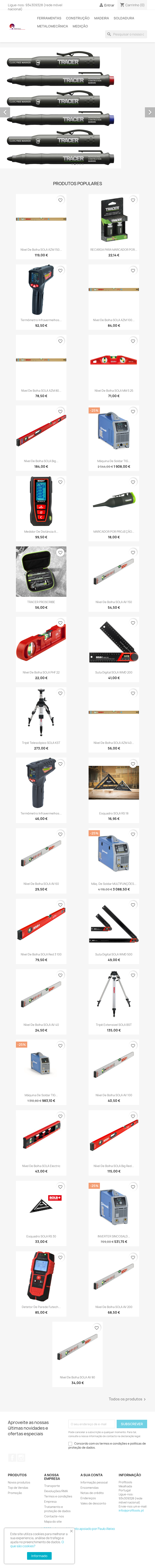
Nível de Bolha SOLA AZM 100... (114, 320)
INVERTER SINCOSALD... (114, 1236)
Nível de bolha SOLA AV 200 (113, 1307)
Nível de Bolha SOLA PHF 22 (41, 672)
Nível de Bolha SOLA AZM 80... (41, 391)
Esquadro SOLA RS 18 (113, 813)
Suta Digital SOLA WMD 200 (113, 672)
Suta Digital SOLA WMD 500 (113, 954)
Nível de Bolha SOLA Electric (41, 1166)
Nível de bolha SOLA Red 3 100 (41, 954)
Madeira (101, 18)
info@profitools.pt (131, 1510)
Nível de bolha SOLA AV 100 (114, 1095)
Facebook (12, 1458)
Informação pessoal (94, 1482)
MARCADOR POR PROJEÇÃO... (113, 531)
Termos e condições (58, 1496)
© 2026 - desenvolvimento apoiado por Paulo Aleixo (77, 1529)
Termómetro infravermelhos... (41, 320)
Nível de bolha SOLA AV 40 (41, 1025)
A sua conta (92, 1475)
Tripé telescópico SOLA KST (41, 743)
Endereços (88, 1498)
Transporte (52, 1486)
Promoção (15, 1493)
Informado (39, 1556)
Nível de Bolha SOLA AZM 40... (114, 743)
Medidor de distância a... (41, 531)
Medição (80, 26)
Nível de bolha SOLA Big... (41, 461)
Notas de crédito (92, 1493)
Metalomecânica (52, 26)
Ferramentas (49, 18)
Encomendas (90, 1488)
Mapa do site (53, 1521)
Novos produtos (19, 1482)
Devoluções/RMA (56, 1491)
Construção (78, 18)
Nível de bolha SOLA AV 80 (77, 1377)
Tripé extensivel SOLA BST (114, 1025)
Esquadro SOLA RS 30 (41, 1236)
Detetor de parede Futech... (41, 1307)
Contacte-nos (54, 1516)
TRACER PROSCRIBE (41, 602)
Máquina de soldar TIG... (113, 461)
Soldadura (124, 18)
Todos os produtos (128, 1399)
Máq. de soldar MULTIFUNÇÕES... (113, 884)
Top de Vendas (18, 1488)
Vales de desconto (93, 1503)
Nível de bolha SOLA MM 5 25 (114, 391)
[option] (77, 107)
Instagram (21, 1458)
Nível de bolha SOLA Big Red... (114, 1166)
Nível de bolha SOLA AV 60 (41, 884)
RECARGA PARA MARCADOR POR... (113, 250)
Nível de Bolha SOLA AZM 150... (41, 250)
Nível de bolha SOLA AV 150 (114, 602)
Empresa (50, 1501)
